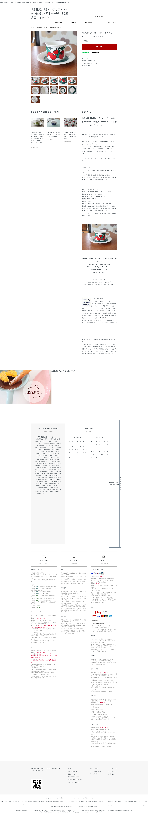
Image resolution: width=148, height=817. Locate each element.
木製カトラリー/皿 (142, 801)
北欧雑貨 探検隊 (120, 484)
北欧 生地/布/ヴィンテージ (39, 801)
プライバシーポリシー (74, 782)
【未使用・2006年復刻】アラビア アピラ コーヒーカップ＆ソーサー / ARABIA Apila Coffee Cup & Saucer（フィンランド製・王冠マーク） (37, 139)
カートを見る (112, 771)
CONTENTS (88, 23)
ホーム (32, 27)
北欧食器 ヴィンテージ (42, 27)
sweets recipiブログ (92, 806)
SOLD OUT (99, 47)
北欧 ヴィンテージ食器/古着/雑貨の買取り (127, 801)
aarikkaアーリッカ (142, 805)
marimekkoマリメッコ (50, 805)
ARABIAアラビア (10, 805)
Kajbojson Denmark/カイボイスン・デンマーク (81, 805)
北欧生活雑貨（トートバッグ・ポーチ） (55, 801)
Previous (33, 53)
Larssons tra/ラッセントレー (71, 806)
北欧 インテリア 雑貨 (6, 801)
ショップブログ (94, 768)
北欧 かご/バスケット (86, 801)
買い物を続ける (86, 65)
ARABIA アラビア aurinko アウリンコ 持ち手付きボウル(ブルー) (53, 134)
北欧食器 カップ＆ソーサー (56, 27)
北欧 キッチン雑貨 (16, 801)
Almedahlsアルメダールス (57, 806)
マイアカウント (99, 16)
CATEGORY (58, 23)
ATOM (95, 774)
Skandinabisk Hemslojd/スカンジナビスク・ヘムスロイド (106, 805)
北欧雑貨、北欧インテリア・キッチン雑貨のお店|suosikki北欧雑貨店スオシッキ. (74, 798)
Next (74, 53)
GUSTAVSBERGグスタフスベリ (22, 805)
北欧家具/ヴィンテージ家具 (98, 801)
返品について (85, 58)
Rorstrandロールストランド (37, 805)
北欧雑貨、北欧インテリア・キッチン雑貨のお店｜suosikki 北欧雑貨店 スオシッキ (49, 13)
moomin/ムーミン (83, 806)
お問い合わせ (112, 774)
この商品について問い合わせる (90, 63)
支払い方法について (73, 777)
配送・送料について (73, 771)
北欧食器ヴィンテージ (26, 801)
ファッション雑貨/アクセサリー (72, 801)
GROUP (73, 23)
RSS (91, 774)
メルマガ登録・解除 (95, 771)
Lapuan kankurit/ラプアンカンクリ (129, 805)
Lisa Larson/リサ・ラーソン (62, 805)
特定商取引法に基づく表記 (89, 60)
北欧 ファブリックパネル (111, 801)
